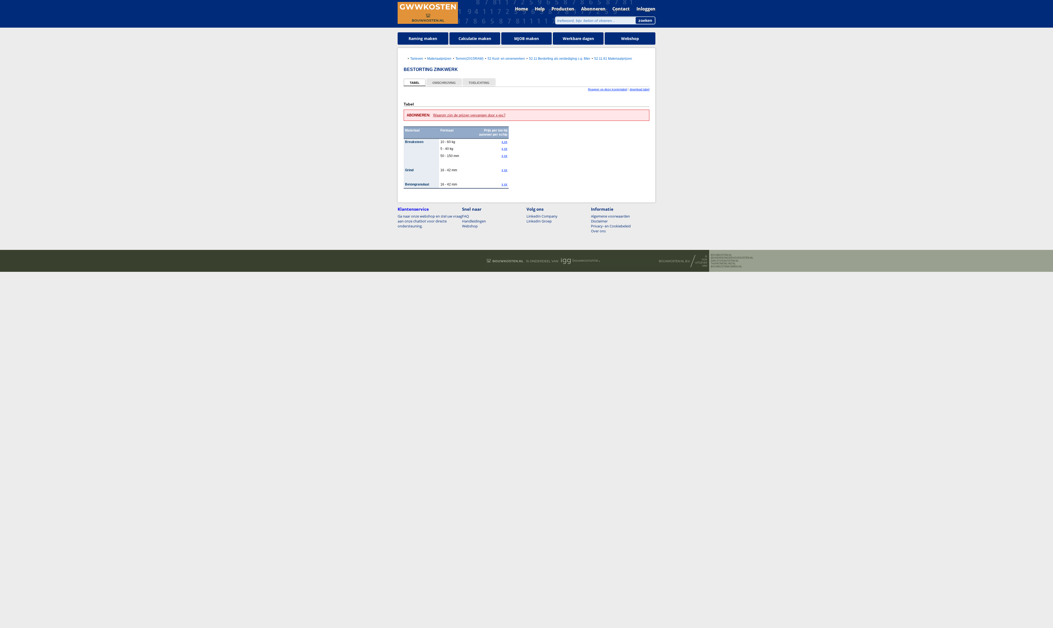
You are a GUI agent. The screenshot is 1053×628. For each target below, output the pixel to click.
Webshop (630, 38)
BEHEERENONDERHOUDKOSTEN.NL (732, 257)
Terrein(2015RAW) (469, 58)
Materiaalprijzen (439, 58)
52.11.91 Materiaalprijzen (613, 58)
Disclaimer (599, 221)
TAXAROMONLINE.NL (723, 263)
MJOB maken (526, 38)
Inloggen (645, 9)
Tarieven (416, 58)
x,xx (504, 142)
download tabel (639, 89)
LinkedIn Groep (539, 221)
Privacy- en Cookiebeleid (611, 226)
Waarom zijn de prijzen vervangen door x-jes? (469, 115)
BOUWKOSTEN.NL (721, 255)
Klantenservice (413, 209)
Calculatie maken (474, 38)
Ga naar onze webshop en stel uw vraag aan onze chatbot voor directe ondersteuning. (430, 221)
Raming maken (423, 38)
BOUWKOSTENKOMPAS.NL (726, 266)
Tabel (415, 82)
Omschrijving (444, 82)
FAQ (465, 216)
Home (521, 9)
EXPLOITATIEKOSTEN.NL (725, 260)
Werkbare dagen (578, 38)
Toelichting (479, 82)
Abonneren (593, 9)
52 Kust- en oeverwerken (506, 58)
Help (540, 9)
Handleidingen (474, 221)
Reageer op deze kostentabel (607, 89)
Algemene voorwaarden (610, 216)
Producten (562, 9)
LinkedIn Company (541, 216)
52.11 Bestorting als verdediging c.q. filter (559, 58)
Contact (621, 9)
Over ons (598, 231)
